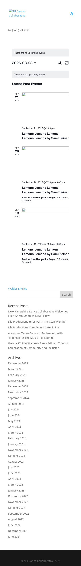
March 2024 (15, 432)
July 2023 (13, 467)
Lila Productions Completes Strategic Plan (34, 327)
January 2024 (16, 444)
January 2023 (16, 490)
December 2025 (18, 363)
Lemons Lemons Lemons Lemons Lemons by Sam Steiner (45, 135)
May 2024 (14, 421)
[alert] (40, 53)
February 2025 (17, 375)
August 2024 (16, 404)
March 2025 (15, 369)
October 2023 (16, 456)
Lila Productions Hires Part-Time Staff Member (37, 321)
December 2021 (18, 531)
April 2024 (14, 427)
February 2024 (17, 438)
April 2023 (14, 479)
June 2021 (14, 536)
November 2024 (18, 392)
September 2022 (18, 513)
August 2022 (16, 519)
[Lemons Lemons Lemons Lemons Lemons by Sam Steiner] (45, 108)
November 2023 (18, 450)
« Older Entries (17, 288)
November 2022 (18, 502)
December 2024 (18, 386)
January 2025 (16, 380)
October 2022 (16, 508)
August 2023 (16, 461)
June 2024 (14, 415)
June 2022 (14, 525)
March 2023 (15, 484)
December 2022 (18, 496)
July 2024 (13, 409)
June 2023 (14, 473)
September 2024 (18, 398)
